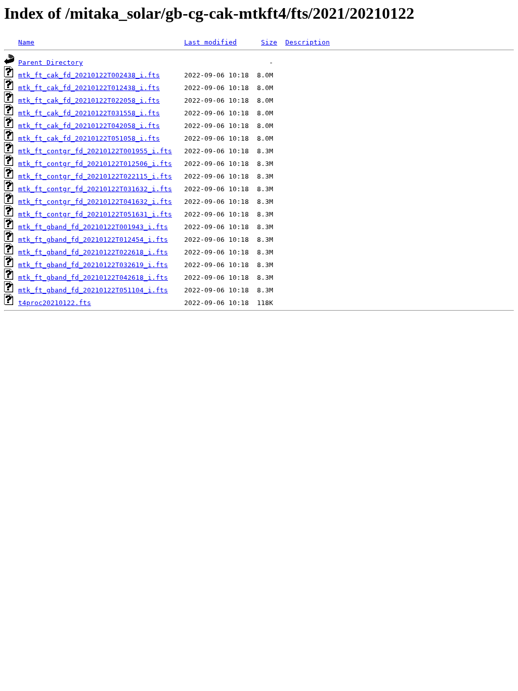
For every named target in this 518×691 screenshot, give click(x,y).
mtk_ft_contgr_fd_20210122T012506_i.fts (95, 163)
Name (26, 42)
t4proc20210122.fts (54, 303)
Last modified (210, 42)
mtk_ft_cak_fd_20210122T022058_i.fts (89, 100)
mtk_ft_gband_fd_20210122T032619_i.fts (93, 265)
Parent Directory (50, 62)
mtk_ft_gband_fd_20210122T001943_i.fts (93, 227)
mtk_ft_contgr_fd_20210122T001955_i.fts (95, 151)
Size (269, 42)
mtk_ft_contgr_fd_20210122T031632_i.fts (95, 189)
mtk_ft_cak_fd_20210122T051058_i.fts (89, 138)
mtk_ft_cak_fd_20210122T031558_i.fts (89, 113)
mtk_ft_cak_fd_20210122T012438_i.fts (89, 88)
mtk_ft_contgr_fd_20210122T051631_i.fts (95, 214)
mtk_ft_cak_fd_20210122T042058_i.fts (89, 125)
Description (307, 42)
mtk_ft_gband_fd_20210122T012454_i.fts (93, 239)
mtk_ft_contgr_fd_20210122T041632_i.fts (95, 201)
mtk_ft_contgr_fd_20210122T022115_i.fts (95, 176)
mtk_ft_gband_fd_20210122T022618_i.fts (93, 252)
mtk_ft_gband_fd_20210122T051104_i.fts (93, 290)
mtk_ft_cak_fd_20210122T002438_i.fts (89, 75)
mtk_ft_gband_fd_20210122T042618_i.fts (93, 277)
